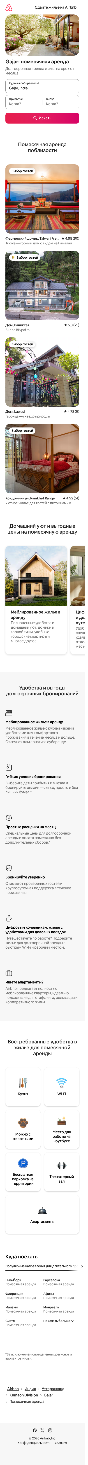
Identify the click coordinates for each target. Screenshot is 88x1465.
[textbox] (24, 104)
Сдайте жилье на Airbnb (55, 7)
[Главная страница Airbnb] (8, 7)
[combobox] (42, 88)
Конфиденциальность (34, 1443)
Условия (61, 1443)
